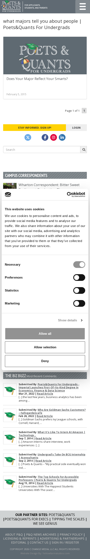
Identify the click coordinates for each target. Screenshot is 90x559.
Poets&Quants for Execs (26, 519)
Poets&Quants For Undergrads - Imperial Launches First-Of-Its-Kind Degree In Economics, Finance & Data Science (49, 387)
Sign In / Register (65, 542)
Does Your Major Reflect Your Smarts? (37, 78)
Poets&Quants (62, 515)
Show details (67, 320)
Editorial (18, 542)
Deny (45, 361)
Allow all (45, 333)
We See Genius (45, 523)
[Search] (83, 149)
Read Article (45, 393)
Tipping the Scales (68, 519)
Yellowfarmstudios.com (56, 553)
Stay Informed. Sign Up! (34, 127)
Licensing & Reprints (19, 538)
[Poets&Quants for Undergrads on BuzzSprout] (36, 137)
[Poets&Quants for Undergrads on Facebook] (45, 137)
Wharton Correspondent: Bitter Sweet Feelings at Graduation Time (49, 187)
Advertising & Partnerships (62, 538)
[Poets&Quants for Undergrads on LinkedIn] (62, 137)
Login (76, 127)
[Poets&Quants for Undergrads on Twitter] (27, 137)
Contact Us (39, 542)
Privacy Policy (71, 534)
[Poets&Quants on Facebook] (53, 137)
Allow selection (45, 347)
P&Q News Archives (41, 534)
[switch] (79, 277)
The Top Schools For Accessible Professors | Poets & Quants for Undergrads (49, 478)
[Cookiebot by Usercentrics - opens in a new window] (67, 194)
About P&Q (14, 534)
